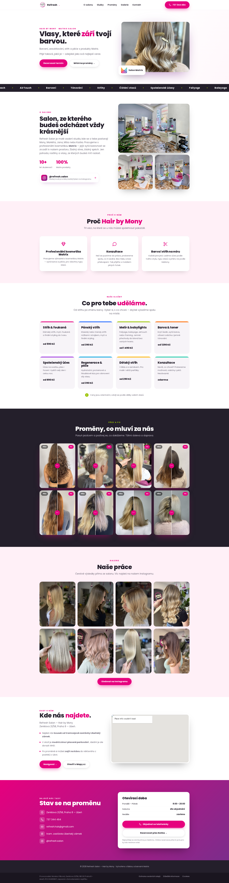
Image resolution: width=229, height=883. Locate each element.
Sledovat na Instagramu (114, 681)
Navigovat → (50, 764)
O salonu (88, 4)
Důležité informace (171, 876)
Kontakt (137, 4)
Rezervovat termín (53, 63)
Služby (100, 4)
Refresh (53, 4)
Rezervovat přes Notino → (153, 833)
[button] (57, 604)
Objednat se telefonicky (155, 824)
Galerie (125, 4)
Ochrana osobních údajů (149, 876)
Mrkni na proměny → (84, 63)
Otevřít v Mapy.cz (76, 764)
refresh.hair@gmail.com (60, 826)
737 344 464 (53, 819)
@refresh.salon (54, 841)
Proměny (112, 4)
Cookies (186, 876)
